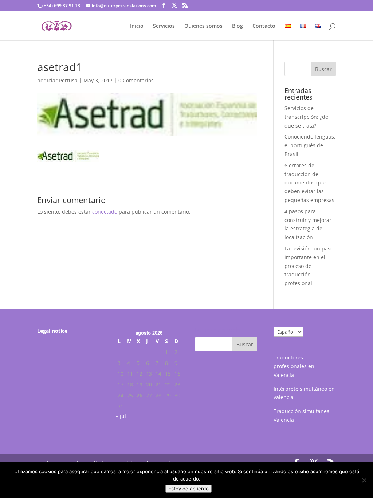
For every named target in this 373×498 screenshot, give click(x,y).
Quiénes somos (203, 26)
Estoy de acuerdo (188, 488)
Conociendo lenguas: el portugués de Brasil (309, 145)
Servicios (164, 26)
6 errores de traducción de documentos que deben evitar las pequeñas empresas (309, 182)
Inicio (137, 26)
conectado (104, 211)
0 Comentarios (136, 80)
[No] (364, 480)
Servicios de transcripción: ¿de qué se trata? (306, 117)
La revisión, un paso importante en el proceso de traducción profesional (308, 266)
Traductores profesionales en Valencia (294, 366)
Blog (237, 26)
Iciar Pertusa (62, 80)
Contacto (263, 26)
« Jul (121, 416)
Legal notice (52, 330)
